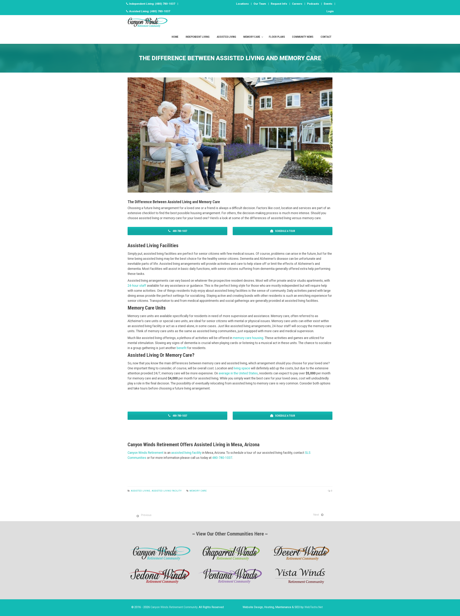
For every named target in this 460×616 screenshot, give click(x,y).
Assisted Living (140, 491)
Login (330, 11)
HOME (175, 36)
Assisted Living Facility (167, 491)
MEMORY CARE (251, 36)
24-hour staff (137, 285)
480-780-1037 (179, 415)
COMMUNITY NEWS (302, 36)
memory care (198, 491)
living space (242, 368)
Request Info (279, 3)
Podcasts (313, 3)
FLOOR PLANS (277, 36)
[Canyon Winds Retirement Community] (146, 22)
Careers (297, 3)
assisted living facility (186, 452)
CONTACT (326, 36)
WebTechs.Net (313, 607)
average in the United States (238, 373)
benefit (182, 348)
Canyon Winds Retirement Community (174, 607)
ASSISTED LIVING (226, 36)
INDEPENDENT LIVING (198, 36)
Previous (146, 515)
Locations (242, 3)
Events (328, 3)
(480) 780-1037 (165, 3)
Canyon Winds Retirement (145, 452)
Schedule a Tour (285, 415)
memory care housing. (248, 338)
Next (316, 514)
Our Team (260, 3)
